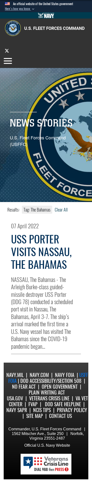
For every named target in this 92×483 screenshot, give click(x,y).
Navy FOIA (64, 375)
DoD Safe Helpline (63, 404)
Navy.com (39, 375)
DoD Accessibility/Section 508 (50, 380)
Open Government (60, 386)
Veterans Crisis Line (49, 398)
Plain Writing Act (47, 392)
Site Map (34, 416)
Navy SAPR (16, 410)
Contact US (60, 416)
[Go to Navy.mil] (46, 15)
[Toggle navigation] (8, 61)
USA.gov (15, 398)
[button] (20, 8)
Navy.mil (15, 375)
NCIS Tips (42, 410)
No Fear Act (24, 386)
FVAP (33, 404)
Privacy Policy (72, 410)
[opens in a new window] (7, 51)
